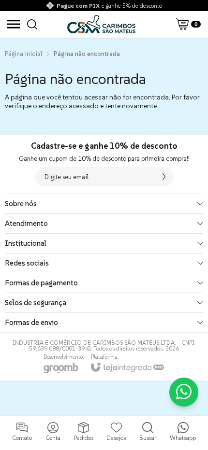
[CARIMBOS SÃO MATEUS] (101, 24)
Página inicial (23, 54)
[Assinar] (164, 176)
